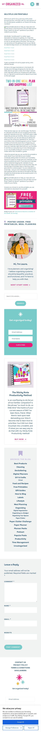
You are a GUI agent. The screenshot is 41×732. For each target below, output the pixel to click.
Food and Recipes (20, 483)
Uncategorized (20, 546)
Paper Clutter (20, 518)
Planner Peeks (20, 528)
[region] (20, 718)
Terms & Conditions (20, 668)
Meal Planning (27, 224)
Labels (21, 497)
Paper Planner (20, 525)
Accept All (20, 722)
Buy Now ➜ (20, 439)
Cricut (20, 480)
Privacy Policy (20, 665)
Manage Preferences (12, 728)
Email (7, 619)
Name (7, 606)
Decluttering (20, 470)
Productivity (20, 539)
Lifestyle (20, 501)
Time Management (20, 542)
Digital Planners (20, 474)
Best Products (20, 463)
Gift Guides (20, 490)
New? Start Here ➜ (20, 285)
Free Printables (20, 487)
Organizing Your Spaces (20, 515)
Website (8, 633)
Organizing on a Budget (20, 513)
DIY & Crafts (20, 477)
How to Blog (20, 494)
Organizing (20, 508)
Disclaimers (20, 670)
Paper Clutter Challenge (20, 521)
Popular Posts (20, 535)
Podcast (20, 532)
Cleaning (21, 467)
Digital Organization (21, 510)
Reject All (31, 728)
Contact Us (20, 662)
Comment (9, 582)
